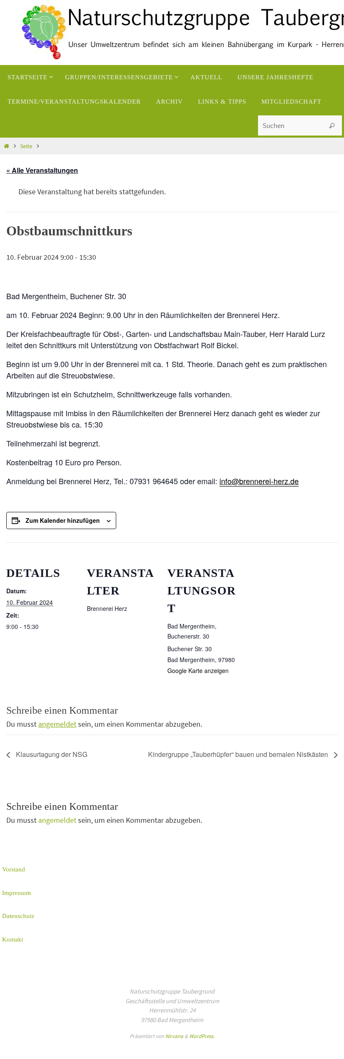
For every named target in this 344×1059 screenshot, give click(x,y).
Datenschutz (18, 916)
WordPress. (201, 1036)
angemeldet (57, 724)
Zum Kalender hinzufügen (63, 520)
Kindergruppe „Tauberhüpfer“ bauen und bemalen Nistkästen (239, 754)
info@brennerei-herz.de (259, 480)
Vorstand (13, 869)
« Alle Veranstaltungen (42, 170)
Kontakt (12, 939)
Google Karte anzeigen (198, 670)
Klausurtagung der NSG (50, 754)
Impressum (16, 892)
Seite (26, 146)
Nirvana (174, 1036)
